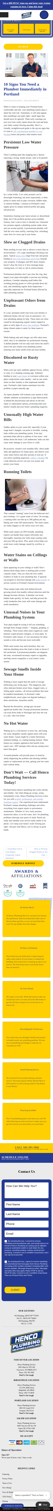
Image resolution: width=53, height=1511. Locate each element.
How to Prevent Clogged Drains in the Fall (38, 852)
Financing (5, 1474)
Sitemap (5, 1501)
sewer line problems (31, 325)
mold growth (41, 580)
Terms (29, 1275)
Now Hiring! (6, 1488)
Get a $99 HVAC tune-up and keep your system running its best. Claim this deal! (26, 5)
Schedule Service (23, 863)
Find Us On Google (26, 1375)
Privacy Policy (17, 1275)
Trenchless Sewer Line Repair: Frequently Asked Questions (14, 853)
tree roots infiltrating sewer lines (26, 259)
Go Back (23, 47)
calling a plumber (37, 458)
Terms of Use (7, 1483)
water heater (22, 376)
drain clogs (20, 256)
